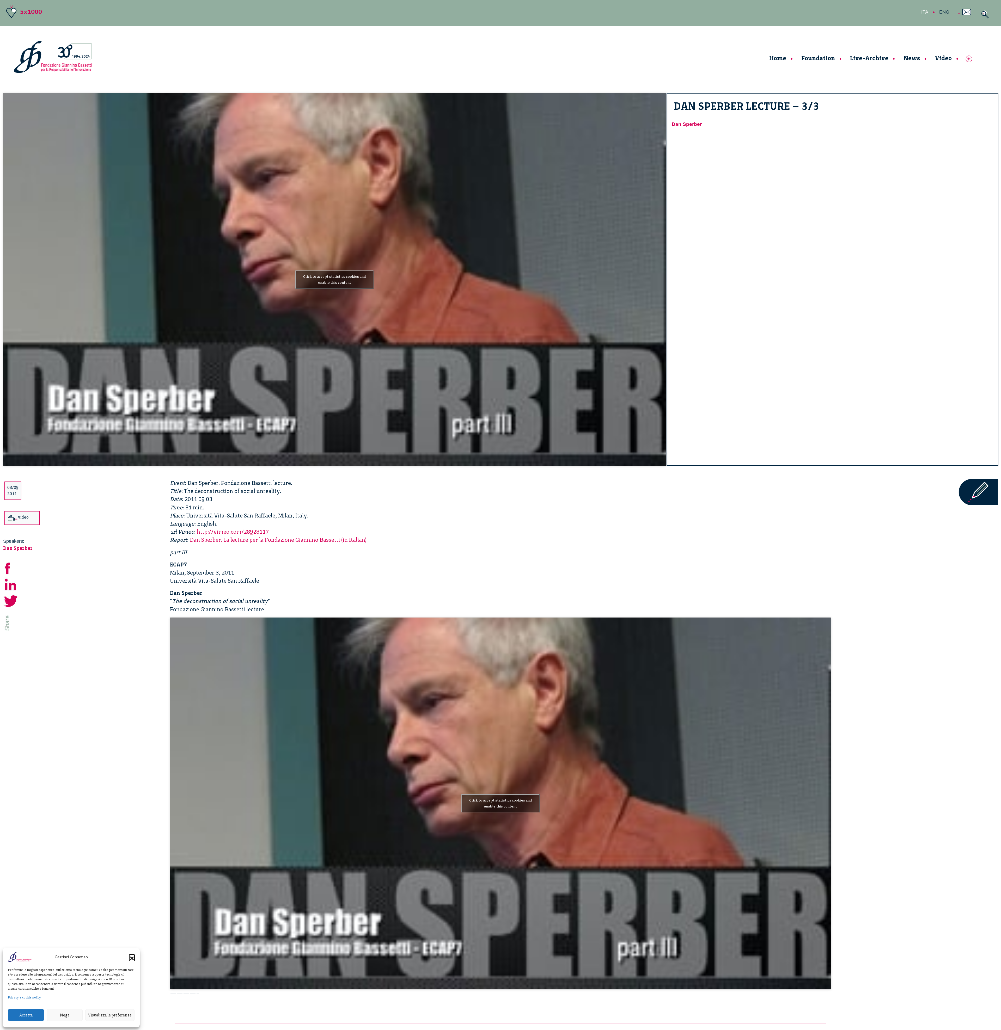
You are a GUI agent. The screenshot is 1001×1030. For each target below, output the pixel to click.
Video (943, 58)
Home (777, 58)
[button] (132, 957)
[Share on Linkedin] (11, 584)
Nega (64, 1015)
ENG (944, 12)
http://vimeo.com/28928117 (233, 531)
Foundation (818, 58)
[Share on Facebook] (11, 567)
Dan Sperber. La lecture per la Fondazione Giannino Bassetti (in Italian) (278, 539)
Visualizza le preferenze (110, 1015)
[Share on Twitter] (11, 600)
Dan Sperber (687, 124)
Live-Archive (869, 58)
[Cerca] (983, 14)
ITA (924, 12)
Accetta (26, 1015)
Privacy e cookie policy (24, 997)
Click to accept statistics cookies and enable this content (334, 279)
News (912, 58)
